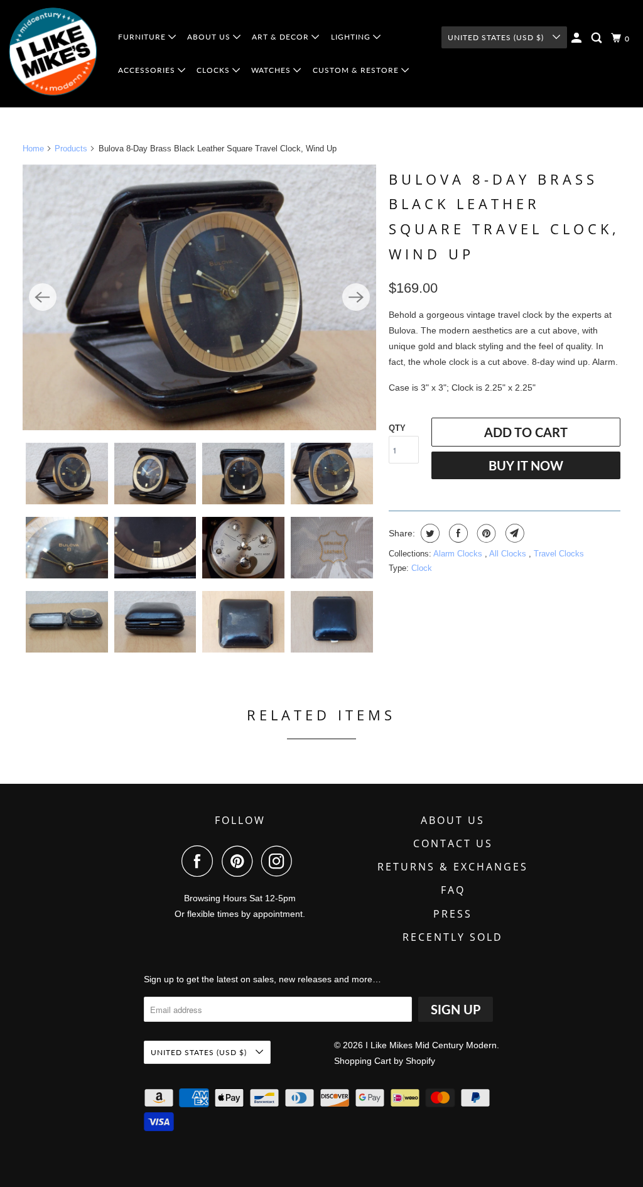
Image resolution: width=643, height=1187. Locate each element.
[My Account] (577, 38)
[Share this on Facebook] (457, 533)
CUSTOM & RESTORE (357, 70)
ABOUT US (210, 36)
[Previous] (43, 297)
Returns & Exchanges (452, 867)
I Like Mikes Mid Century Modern (431, 1045)
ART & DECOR (281, 36)
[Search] (598, 38)
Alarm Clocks (459, 553)
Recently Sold (453, 937)
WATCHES (272, 70)
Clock (421, 568)
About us (453, 820)
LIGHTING (352, 36)
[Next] (356, 297)
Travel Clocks (559, 553)
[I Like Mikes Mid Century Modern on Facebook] (200, 861)
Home (33, 148)
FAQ (453, 890)
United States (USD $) (497, 37)
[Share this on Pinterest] (485, 533)
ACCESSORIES (148, 70)
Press (452, 914)
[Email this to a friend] (513, 533)
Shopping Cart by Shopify (384, 1061)
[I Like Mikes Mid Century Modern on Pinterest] (240, 861)
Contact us (453, 843)
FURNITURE (143, 36)
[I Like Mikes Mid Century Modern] (53, 53)
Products (71, 148)
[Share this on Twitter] (429, 533)
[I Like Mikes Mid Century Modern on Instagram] (280, 861)
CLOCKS (214, 70)
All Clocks (509, 553)
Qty (397, 428)
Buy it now (526, 465)
